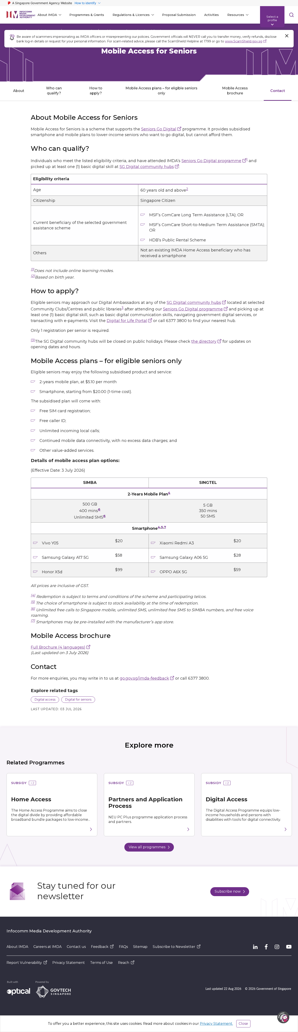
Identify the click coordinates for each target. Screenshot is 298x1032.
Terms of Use (101, 963)
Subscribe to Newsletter (174, 947)
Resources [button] (235, 15)
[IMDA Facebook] (266, 946)
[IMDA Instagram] (277, 946)
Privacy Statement (68, 963)
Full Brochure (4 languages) (58, 647)
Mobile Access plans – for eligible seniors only (161, 90)
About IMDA (17, 947)
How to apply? (95, 90)
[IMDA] (21, 15)
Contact (277, 91)
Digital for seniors (78, 699)
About (18, 91)
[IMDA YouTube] (288, 946)
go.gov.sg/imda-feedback (144, 678)
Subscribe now (228, 891)
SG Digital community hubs (147, 166)
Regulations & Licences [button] (131, 15)
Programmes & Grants (86, 15)
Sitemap (140, 947)
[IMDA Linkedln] (255, 946)
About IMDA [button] (47, 15)
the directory (203, 341)
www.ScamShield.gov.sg (243, 41)
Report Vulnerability (24, 963)
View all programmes (147, 847)
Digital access (44, 699)
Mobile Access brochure (235, 90)
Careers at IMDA (47, 947)
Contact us (76, 947)
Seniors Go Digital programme (211, 160)
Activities (211, 15)
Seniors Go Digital (158, 129)
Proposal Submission (179, 15)
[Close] (286, 35)
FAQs (123, 947)
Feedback (99, 947)
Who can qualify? (54, 90)
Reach (123, 963)
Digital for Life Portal (127, 320)
